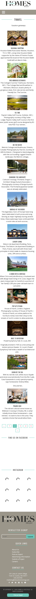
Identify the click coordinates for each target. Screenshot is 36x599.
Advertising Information (21, 557)
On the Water (17, 145)
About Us (15, 549)
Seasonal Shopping (17, 48)
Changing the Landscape (17, 177)
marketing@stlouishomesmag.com (18, 580)
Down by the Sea (17, 372)
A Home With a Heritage (17, 274)
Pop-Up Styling (17, 306)
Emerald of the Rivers (17, 209)
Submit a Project (18, 559)
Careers (15, 561)
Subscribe (15, 552)
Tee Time (17, 113)
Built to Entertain (17, 338)
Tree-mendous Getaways (17, 80)
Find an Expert (17, 554)
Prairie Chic (17, 406)
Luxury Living (17, 242)
